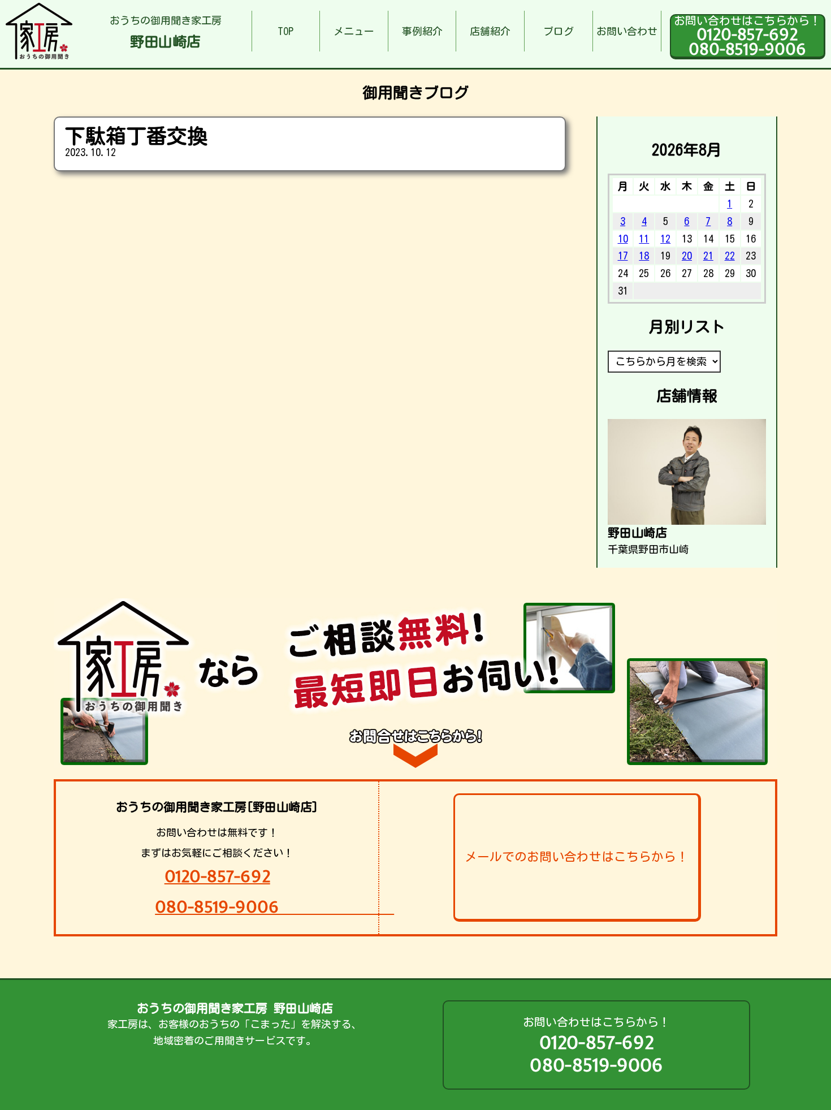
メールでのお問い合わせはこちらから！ (577, 856)
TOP (285, 31)
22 (730, 255)
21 (708, 255)
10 (623, 239)
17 (623, 255)
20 (687, 255)
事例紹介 (422, 31)
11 (644, 239)
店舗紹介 (490, 31)
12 (665, 239)
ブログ (558, 31)
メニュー (354, 31)
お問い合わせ (626, 31)
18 (644, 255)
